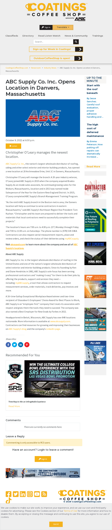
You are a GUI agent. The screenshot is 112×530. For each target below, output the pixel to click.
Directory (28, 35)
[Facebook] (8, 494)
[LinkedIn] (23, 494)
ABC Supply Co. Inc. (15, 163)
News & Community (76, 35)
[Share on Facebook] (8, 344)
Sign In (47, 27)
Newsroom (36, 67)
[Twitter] (16, 494)
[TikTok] (8, 501)
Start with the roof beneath (93, 89)
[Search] (76, 41)
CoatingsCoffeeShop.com (17, 67)
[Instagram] (30, 494)
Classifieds (11, 35)
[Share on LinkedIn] (20, 344)
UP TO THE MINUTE (94, 79)
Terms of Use (70, 511)
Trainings (97, 35)
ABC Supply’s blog (18, 328)
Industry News (50, 67)
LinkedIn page (53, 328)
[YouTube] (37, 494)
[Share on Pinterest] (26, 344)
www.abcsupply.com (60, 321)
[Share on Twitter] (14, 344)
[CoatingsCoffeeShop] (56, 12)
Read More (93, 166)
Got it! (56, 524)
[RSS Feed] (44, 494)
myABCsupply (71, 238)
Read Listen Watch (49, 35)
